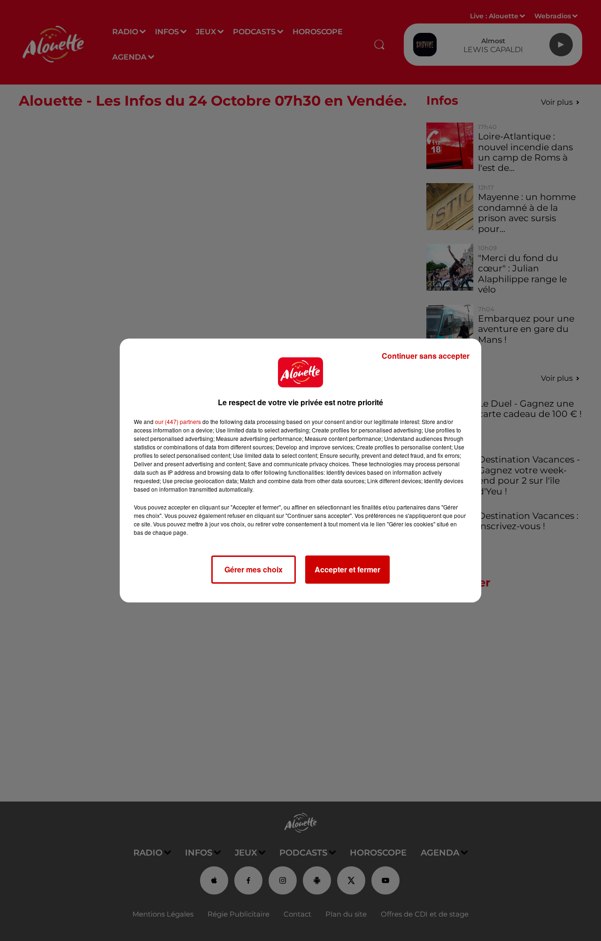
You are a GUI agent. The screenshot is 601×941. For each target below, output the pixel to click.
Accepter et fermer (347, 569)
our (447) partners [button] (178, 421)
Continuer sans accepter (426, 355)
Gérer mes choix (253, 569)
